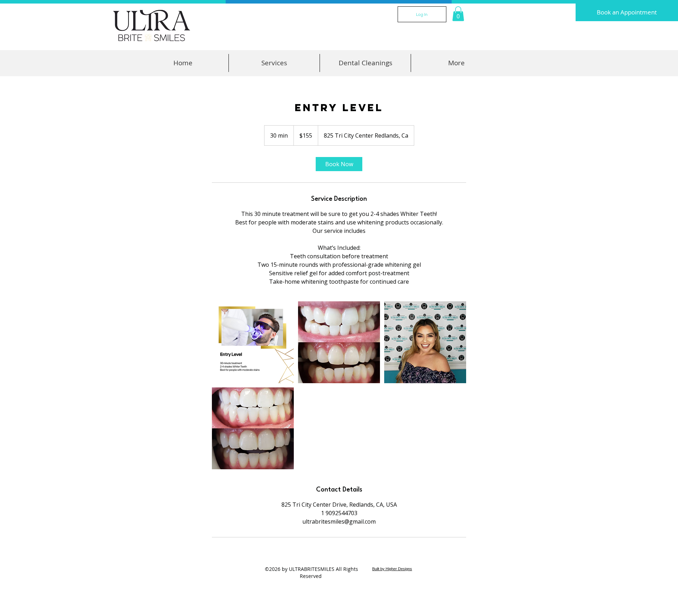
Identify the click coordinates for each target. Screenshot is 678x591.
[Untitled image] (253, 342)
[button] (458, 13)
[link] (339, 164)
